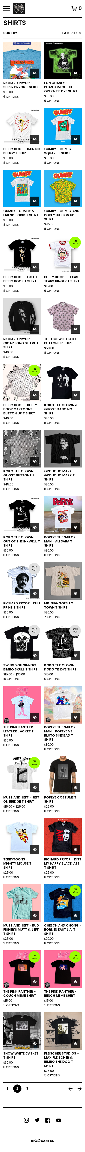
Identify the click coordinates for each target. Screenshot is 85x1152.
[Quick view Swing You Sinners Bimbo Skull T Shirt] (34, 655)
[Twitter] (37, 1120)
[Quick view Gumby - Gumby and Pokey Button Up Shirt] (75, 201)
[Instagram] (26, 1120)
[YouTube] (58, 1120)
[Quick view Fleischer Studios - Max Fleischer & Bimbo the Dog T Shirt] (75, 1043)
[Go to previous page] (70, 1088)
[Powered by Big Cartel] (42, 1141)
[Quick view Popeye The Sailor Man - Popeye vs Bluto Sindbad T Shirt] (75, 717)
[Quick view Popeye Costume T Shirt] (75, 787)
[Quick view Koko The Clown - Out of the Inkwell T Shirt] (34, 527)
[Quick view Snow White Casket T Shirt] (34, 1043)
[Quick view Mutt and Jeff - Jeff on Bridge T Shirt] (34, 787)
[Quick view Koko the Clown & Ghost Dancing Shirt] (75, 395)
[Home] (19, 8)
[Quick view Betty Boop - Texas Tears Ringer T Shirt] (75, 267)
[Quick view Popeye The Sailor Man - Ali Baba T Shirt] (75, 527)
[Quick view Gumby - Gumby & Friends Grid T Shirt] (34, 201)
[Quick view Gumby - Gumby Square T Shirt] (75, 139)
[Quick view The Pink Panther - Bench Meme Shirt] (75, 981)
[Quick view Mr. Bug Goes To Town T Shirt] (75, 593)
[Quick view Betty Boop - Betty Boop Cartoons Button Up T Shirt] (34, 395)
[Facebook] (48, 1120)
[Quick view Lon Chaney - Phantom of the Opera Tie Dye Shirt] (75, 73)
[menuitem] (42, 33)
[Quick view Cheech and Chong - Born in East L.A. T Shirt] (75, 915)
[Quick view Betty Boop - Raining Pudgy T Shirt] (34, 139)
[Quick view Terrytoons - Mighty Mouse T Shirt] (34, 849)
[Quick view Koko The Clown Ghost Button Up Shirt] (34, 461)
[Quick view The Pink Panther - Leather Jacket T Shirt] (34, 717)
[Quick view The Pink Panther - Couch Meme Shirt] (34, 981)
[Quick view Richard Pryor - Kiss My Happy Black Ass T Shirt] (75, 849)
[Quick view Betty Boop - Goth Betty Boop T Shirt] (34, 267)
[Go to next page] (80, 1088)
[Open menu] (6, 8)
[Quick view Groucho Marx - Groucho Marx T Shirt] (75, 461)
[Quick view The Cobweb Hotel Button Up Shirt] (75, 329)
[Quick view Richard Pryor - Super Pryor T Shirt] (34, 73)
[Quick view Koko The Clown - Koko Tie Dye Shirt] (75, 655)
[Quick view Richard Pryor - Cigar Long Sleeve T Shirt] (34, 329)
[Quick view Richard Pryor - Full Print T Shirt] (34, 593)
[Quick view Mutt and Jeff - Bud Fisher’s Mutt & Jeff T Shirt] (34, 915)
